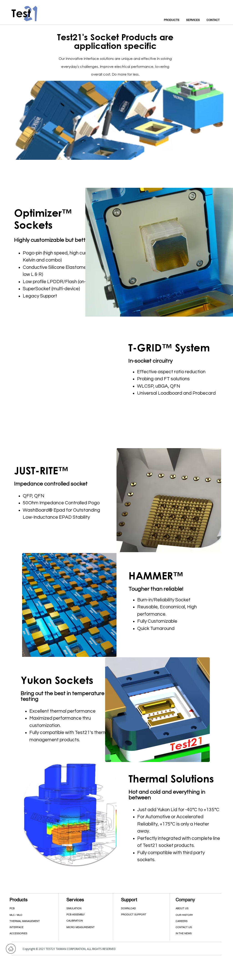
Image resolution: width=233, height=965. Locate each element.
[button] (33, 927)
